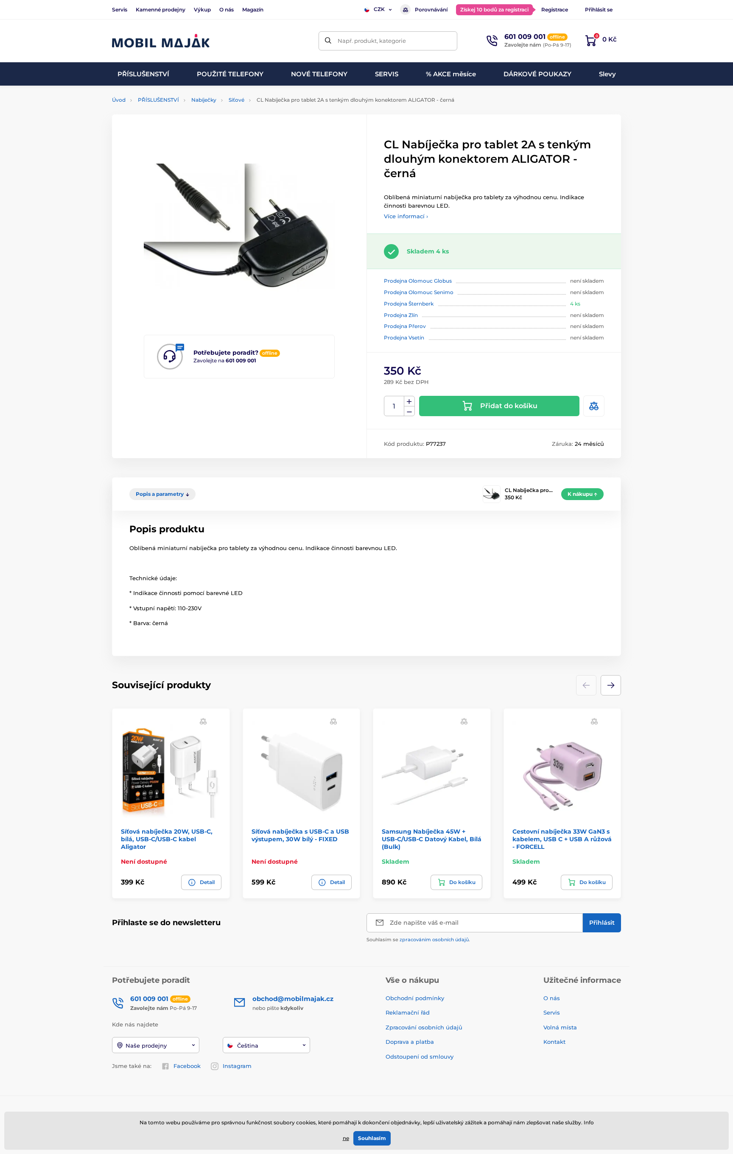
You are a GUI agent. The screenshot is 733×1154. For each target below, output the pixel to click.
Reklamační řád (408, 1012)
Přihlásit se (599, 9)
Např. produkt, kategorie (372, 40)
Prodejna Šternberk (409, 303)
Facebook (187, 1065)
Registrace (554, 9)
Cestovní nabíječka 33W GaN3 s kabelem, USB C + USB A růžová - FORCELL (562, 839)
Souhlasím (372, 1138)
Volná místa (560, 1027)
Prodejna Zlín (401, 315)
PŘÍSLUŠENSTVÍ (158, 100)
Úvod (119, 100)
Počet (394, 406)
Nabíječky (203, 100)
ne (346, 1138)
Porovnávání (431, 9)
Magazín (252, 9)
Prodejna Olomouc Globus (418, 281)
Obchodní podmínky (415, 998)
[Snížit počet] (409, 411)
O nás (226, 9)
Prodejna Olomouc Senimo (418, 292)
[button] (611, 685)
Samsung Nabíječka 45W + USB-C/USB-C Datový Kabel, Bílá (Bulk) (431, 839)
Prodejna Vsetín (404, 337)
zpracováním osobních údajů (434, 940)
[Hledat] (328, 40)
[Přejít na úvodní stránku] (161, 41)
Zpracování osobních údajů (424, 1027)
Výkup (202, 9)
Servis (119, 9)
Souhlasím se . (418, 940)
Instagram (237, 1065)
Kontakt (554, 1041)
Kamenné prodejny (160, 9)
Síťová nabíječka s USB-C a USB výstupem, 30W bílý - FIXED (300, 835)
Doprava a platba (410, 1041)
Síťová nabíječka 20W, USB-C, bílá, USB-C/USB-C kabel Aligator (167, 839)
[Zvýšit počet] (409, 401)
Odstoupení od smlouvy (420, 1056)
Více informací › (406, 216)
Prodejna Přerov (405, 326)
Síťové (236, 100)
